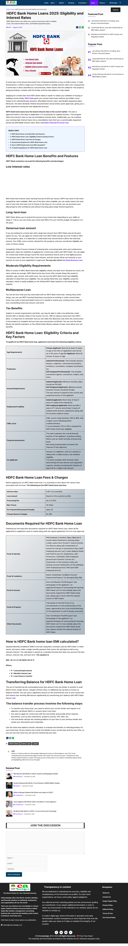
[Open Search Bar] (120, 2)
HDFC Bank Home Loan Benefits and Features (28, 134)
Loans (93, 3)
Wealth (61, 3)
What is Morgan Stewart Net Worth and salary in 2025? (33, 792)
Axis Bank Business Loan (72, 260)
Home (46, 3)
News (52, 3)
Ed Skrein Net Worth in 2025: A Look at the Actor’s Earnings (34, 811)
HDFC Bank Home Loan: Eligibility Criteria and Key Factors (33, 137)
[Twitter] (56, 932)
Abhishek (17, 786)
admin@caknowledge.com (12, 925)
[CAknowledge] (11, 3)
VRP (9, 27)
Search (115, 10)
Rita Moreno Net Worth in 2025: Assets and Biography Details (35, 774)
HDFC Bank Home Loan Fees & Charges (26, 139)
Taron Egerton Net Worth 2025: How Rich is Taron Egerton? (34, 802)
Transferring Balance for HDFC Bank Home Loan (29, 148)
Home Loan (26, 744)
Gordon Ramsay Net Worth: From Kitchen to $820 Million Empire (36, 783)
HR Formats (113, 3)
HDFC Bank (14, 744)
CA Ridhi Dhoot (19, 795)
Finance (102, 3)
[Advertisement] (45, 183)
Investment (82, 3)
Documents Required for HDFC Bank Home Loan (29, 142)
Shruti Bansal (18, 776)
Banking (71, 3)
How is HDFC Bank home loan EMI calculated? (28, 145)
